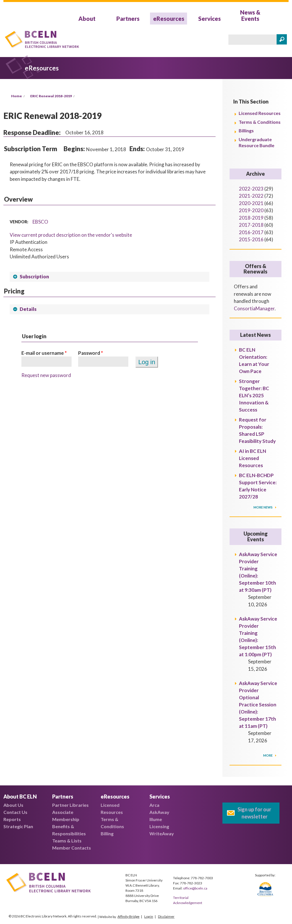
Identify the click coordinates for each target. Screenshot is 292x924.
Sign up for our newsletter (254, 813)
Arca (154, 805)
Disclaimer (166, 916)
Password (90, 353)
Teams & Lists (67, 840)
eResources (168, 18)
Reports (12, 819)
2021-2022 (251, 196)
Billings (246, 130)
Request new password (46, 375)
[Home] (42, 40)
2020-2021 (251, 203)
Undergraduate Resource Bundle (256, 142)
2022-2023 (251, 189)
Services (209, 18)
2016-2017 (251, 232)
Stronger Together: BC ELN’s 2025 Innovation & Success (254, 395)
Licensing (159, 826)
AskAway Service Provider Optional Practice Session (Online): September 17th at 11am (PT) (258, 704)
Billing (107, 833)
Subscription (34, 276)
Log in (148, 916)
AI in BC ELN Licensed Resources (252, 458)
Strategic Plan (18, 826)
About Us (13, 805)
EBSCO (40, 222)
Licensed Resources (260, 113)
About (87, 18)
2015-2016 (251, 239)
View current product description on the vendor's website (71, 235)
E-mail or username (44, 353)
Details (28, 309)
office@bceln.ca (195, 888)
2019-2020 (251, 210)
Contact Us (15, 812)
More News (263, 507)
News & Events (250, 15)
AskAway (159, 812)
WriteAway (161, 833)
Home (16, 96)
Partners (127, 18)
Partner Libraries (70, 805)
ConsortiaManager (254, 308)
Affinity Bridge (128, 916)
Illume (155, 819)
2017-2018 (251, 225)
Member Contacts (71, 847)
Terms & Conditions (260, 122)
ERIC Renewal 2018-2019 (51, 96)
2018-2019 (251, 218)
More (268, 755)
